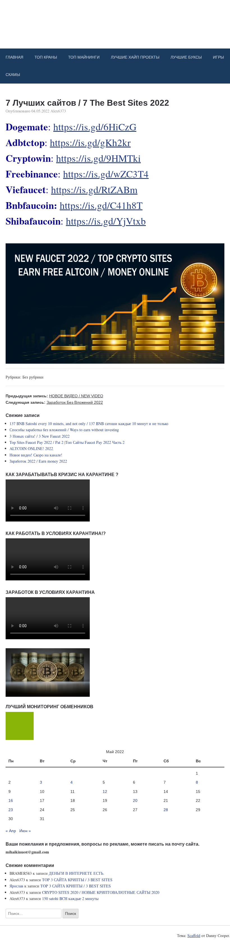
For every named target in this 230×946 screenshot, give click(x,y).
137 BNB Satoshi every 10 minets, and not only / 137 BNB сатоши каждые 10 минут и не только (89, 423)
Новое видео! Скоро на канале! (36, 455)
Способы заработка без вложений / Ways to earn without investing (64, 429)
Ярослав (16, 886)
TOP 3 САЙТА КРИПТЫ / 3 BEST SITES (77, 879)
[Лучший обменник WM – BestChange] (20, 738)
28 (166, 809)
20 (135, 800)
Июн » (25, 831)
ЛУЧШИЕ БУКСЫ (186, 57)
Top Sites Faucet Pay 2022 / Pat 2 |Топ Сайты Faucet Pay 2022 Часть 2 (67, 442)
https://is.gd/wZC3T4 (106, 173)
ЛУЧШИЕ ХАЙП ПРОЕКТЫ (135, 57)
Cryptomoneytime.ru (115, 21)
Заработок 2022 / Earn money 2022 (38, 461)
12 (105, 791)
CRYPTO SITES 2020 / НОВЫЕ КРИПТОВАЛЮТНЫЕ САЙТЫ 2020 (100, 892)
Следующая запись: (54, 402)
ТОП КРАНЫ (45, 57)
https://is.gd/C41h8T (101, 205)
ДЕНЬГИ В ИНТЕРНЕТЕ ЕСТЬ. (76, 873)
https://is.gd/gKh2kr (90, 142)
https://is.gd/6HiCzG (94, 126)
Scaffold (193, 935)
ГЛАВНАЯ (14, 57)
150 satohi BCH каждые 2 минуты (70, 898)
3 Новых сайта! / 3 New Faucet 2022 (40, 436)
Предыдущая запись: (54, 396)
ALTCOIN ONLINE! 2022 (31, 448)
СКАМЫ (13, 74)
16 (10, 800)
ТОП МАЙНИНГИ (84, 57)
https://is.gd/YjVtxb (106, 220)
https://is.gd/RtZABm (94, 189)
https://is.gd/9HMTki (98, 158)
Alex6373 (58, 111)
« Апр (11, 831)
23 (10, 809)
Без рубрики (32, 377)
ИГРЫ (218, 57)
